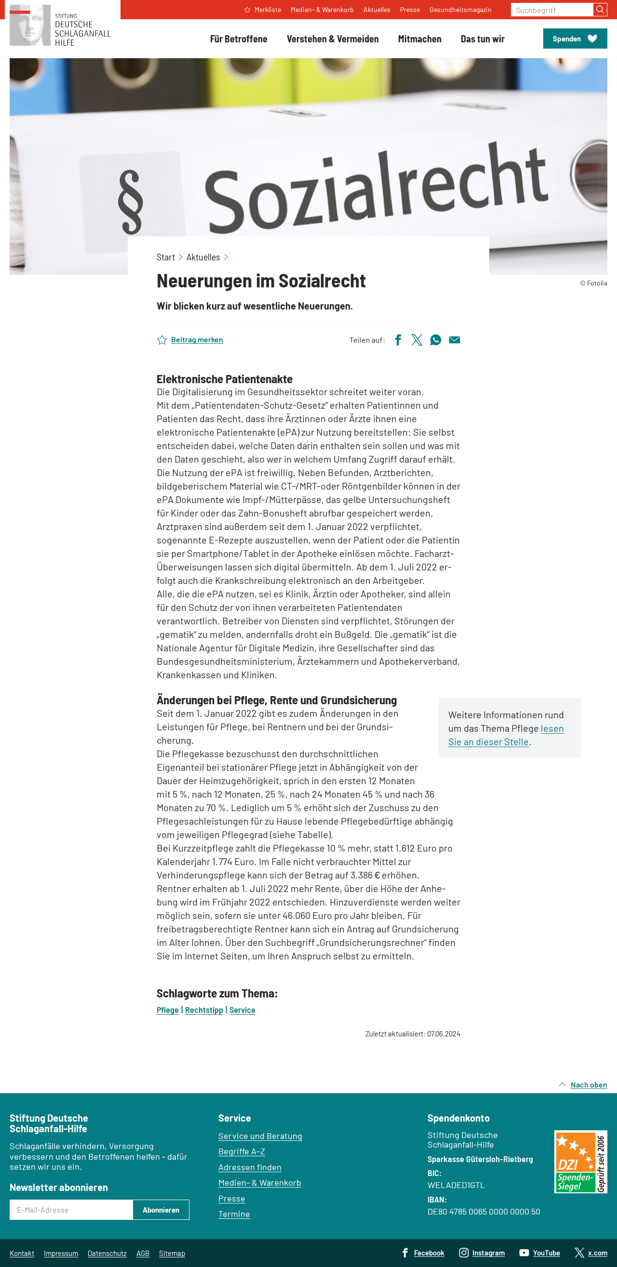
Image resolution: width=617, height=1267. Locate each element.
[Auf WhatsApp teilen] (436, 338)
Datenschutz (107, 1253)
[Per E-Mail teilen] (454, 338)
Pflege (168, 1009)
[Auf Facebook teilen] (398, 338)
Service (242, 1009)
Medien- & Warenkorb (259, 1182)
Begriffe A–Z (241, 1151)
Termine (234, 1213)
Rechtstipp (204, 1009)
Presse (231, 1198)
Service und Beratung (260, 1135)
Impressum (61, 1253)
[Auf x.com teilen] (417, 338)
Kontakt (22, 1253)
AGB (142, 1253)
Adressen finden (250, 1167)
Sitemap (172, 1253)
